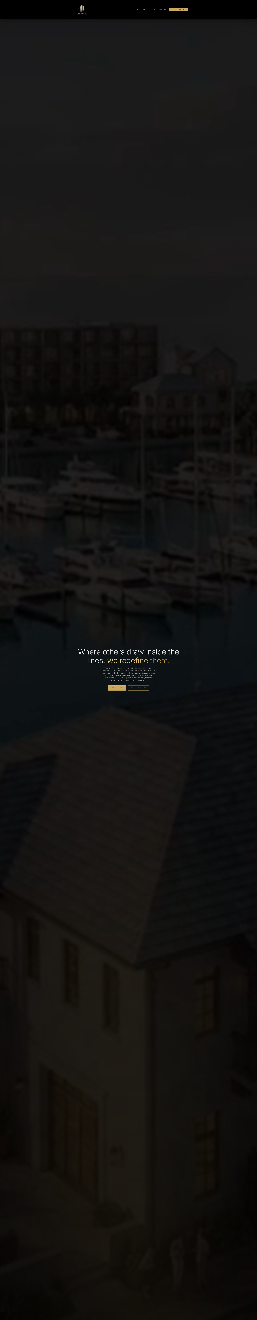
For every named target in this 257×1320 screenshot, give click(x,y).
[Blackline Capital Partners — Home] (82, 9)
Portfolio (152, 9)
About (144, 9)
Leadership (162, 9)
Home (137, 9)
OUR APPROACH (117, 688)
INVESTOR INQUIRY (178, 9)
